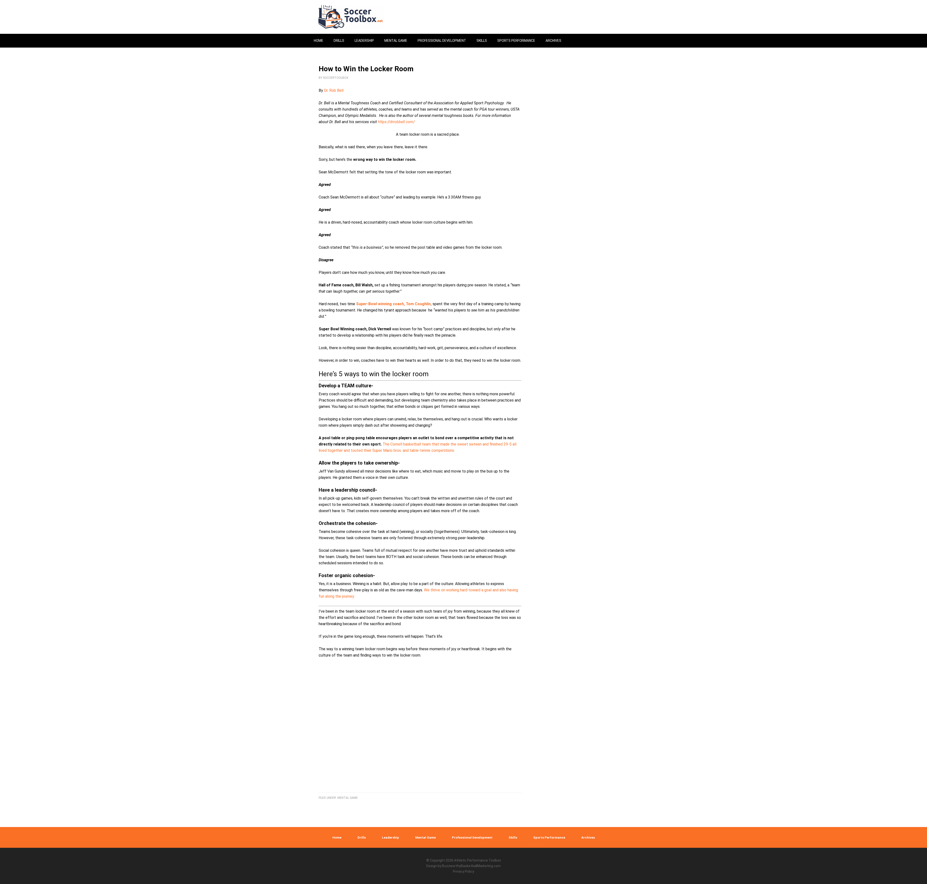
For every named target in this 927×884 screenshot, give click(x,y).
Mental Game (347, 797)
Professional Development (472, 837)
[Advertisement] (420, 731)
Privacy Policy (463, 871)
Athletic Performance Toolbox (477, 860)
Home (336, 837)
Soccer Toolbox (355, 17)
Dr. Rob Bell (334, 90)
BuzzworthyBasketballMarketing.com (471, 866)
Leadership (390, 837)
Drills (362, 837)
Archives (588, 837)
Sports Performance (549, 837)
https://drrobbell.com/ (396, 122)
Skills (513, 837)
